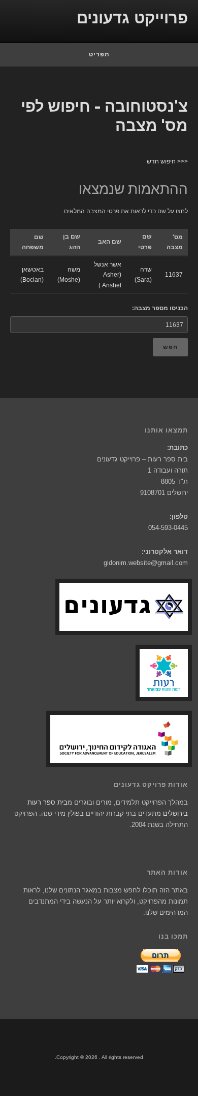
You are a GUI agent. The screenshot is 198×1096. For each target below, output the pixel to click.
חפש (170, 347)
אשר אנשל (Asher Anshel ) (107, 275)
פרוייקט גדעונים (132, 18)
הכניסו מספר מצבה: (160, 308)
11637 (174, 274)
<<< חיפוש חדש (167, 161)
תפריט (99, 54)
